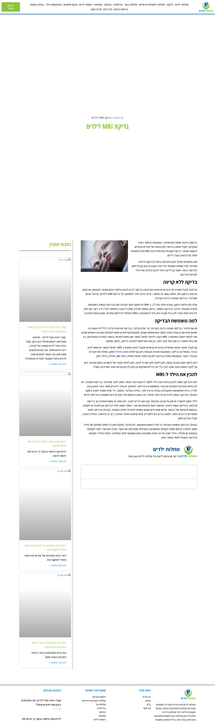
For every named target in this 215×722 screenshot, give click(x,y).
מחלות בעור (130, 4)
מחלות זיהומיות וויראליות (152, 4)
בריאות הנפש (121, 9)
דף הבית (118, 117)
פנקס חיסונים (70, 4)
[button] (87, 472)
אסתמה (98, 4)
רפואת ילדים (86, 4)
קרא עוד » (57, 708)
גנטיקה (107, 4)
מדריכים (107, 9)
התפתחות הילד (53, 4)
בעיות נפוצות (37, 4)
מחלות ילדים (182, 4)
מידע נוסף (96, 9)
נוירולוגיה (118, 4)
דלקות (170, 4)
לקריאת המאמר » (57, 364)
